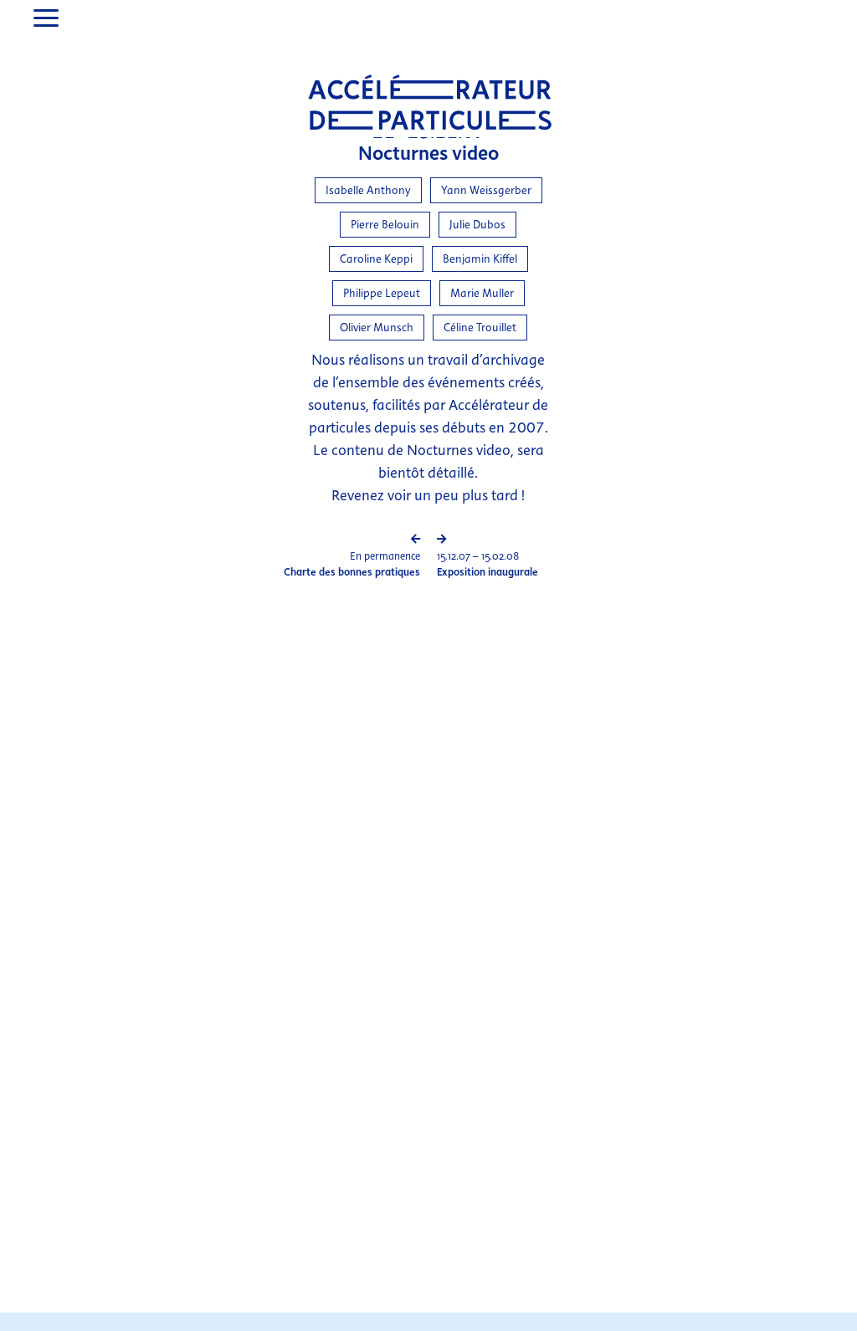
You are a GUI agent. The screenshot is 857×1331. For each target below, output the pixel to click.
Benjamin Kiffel (480, 259)
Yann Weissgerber (486, 190)
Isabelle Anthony (368, 190)
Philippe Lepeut (381, 293)
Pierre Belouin (385, 225)
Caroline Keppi (376, 259)
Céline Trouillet (480, 327)
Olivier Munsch (376, 327)
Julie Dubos (477, 225)
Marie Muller (482, 293)
